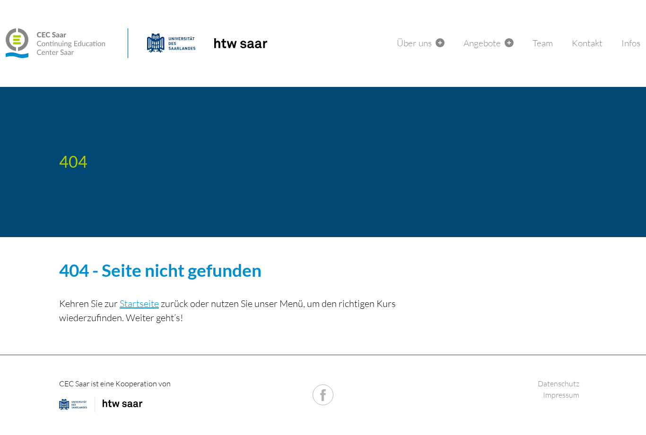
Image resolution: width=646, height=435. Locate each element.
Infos (630, 43)
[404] (67, 43)
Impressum (561, 395)
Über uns (414, 43)
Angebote (482, 43)
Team (543, 43)
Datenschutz (558, 383)
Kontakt (587, 43)
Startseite (139, 303)
